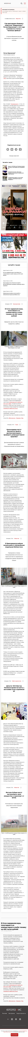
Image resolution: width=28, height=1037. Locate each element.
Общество (18, 18)
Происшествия (16, 304)
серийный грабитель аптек (10, 408)
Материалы (12, 1013)
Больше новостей (14, 155)
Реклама (4, 1013)
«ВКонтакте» (11, 418)
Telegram (18, 418)
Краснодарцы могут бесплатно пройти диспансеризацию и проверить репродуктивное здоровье (13, 284)
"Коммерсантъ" (15, 104)
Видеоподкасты (21, 1013)
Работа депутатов (16, 681)
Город (16, 424)
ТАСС (4, 78)
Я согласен (14, 1034)
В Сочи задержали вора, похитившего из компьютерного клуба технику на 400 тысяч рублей (13, 274)
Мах (22, 418)
